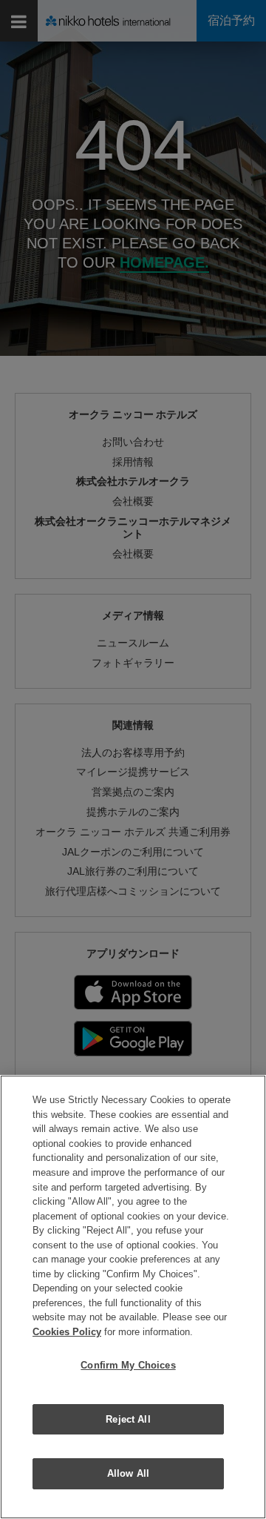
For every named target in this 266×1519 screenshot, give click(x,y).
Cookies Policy (67, 1331)
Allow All (128, 1473)
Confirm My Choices (128, 1365)
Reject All (128, 1419)
